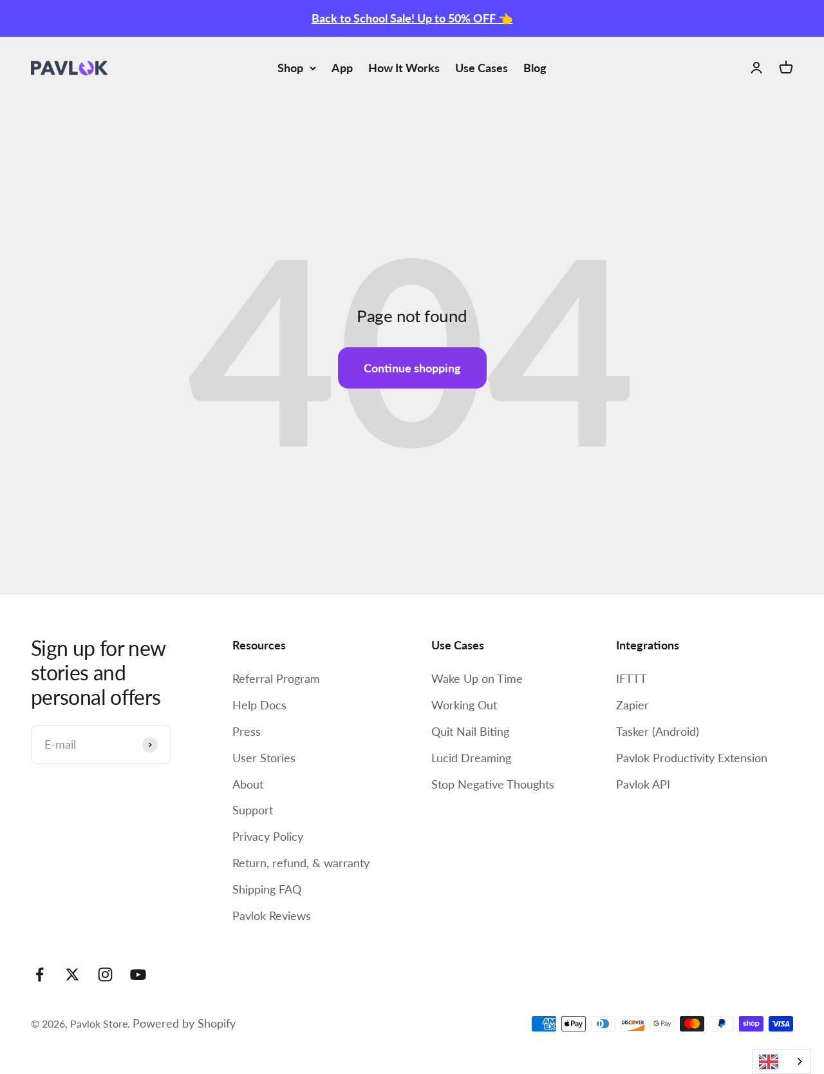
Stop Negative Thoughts (492, 784)
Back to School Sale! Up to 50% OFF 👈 (412, 18)
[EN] (781, 1061)
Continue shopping (412, 368)
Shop (290, 68)
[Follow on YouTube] (138, 974)
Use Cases (481, 68)
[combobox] (781, 1061)
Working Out (464, 705)
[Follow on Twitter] (72, 974)
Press (246, 731)
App (342, 68)
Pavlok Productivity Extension (691, 758)
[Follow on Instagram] (105, 974)
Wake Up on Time (477, 678)
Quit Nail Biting (470, 731)
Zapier (632, 705)
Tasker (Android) (657, 731)
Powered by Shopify (184, 1023)
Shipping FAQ (266, 889)
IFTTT (631, 678)
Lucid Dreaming (471, 758)
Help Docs (259, 705)
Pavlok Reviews (271, 915)
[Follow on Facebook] (39, 974)
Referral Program (276, 678)
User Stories (263, 758)
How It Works (404, 68)
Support (252, 810)
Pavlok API (643, 784)
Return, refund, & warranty (301, 863)
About (247, 784)
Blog (535, 68)
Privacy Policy (267, 836)
